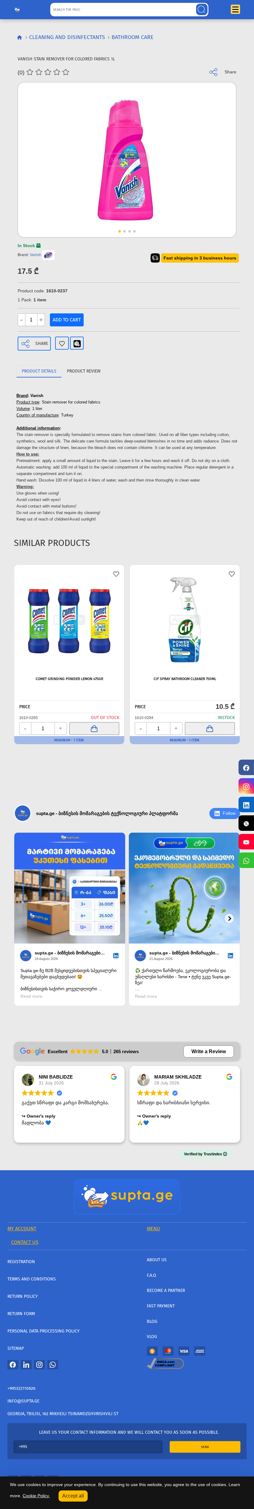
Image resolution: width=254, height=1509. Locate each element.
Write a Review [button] (208, 1051)
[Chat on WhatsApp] (246, 860)
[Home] (127, 1196)
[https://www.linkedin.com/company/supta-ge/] (246, 804)
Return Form (21, 1313)
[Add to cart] (94, 728)
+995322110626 (21, 1388)
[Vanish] (48, 255)
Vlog (152, 1336)
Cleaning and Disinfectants (67, 37)
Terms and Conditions (31, 1279)
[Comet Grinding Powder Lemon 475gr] (69, 620)
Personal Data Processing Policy (43, 1331)
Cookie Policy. (36, 1495)
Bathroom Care (133, 37)
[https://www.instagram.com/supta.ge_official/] (246, 786)
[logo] (17, 8)
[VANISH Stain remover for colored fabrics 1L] (127, 159)
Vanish (35, 255)
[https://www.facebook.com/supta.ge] (246, 767)
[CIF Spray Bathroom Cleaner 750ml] (185, 620)
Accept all (73, 1495)
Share (41, 343)
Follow (229, 813)
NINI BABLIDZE (56, 1076)
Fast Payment (161, 1306)
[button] (220, 144)
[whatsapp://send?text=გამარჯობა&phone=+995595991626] (52, 1365)
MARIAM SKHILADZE (178, 1076)
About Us (157, 1260)
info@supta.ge (23, 1401)
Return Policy (22, 1296)
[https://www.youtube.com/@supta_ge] (246, 841)
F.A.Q (151, 1275)
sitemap (15, 1348)
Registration (21, 1261)
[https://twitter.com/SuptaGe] (246, 823)
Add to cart (67, 320)
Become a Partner (166, 1290)
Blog (152, 1321)
